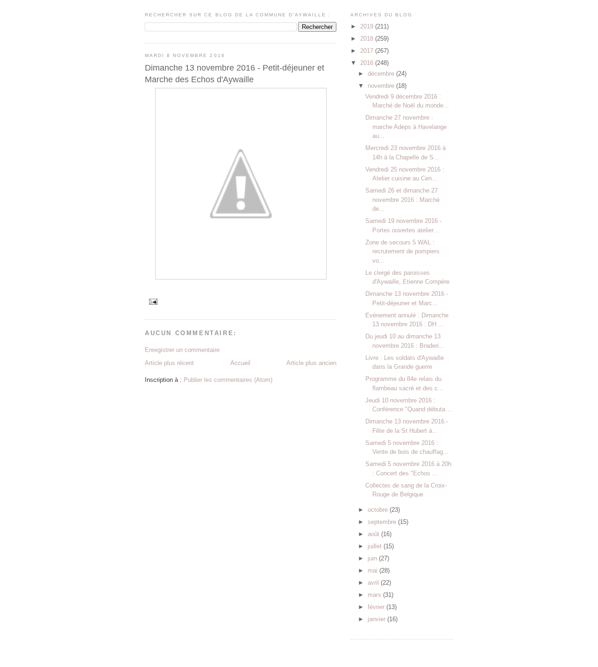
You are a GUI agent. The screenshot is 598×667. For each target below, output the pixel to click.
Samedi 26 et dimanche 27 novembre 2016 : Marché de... (402, 199)
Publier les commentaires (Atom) (228, 379)
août (374, 534)
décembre (382, 73)
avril (374, 582)
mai (373, 570)
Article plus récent (169, 362)
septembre (383, 521)
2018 (367, 38)
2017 (367, 50)
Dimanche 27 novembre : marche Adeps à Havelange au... (406, 126)
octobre (379, 509)
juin (373, 558)
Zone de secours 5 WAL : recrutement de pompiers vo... (402, 251)
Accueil (240, 362)
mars (375, 594)
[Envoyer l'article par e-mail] (153, 301)
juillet (376, 546)
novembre (382, 85)
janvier (377, 619)
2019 (367, 26)
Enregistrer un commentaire (182, 349)
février (377, 606)
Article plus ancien (311, 362)
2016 (367, 62)
